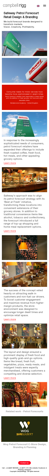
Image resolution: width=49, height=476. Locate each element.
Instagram (27, 470)
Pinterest (21, 470)
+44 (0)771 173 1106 (25, 468)
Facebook (41, 468)
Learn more (10, 163)
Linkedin (35, 468)
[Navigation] (44, 6)
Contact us (24, 463)
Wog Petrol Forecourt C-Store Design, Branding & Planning (24, 446)
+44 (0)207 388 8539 (12, 468)
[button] (38, 5)
